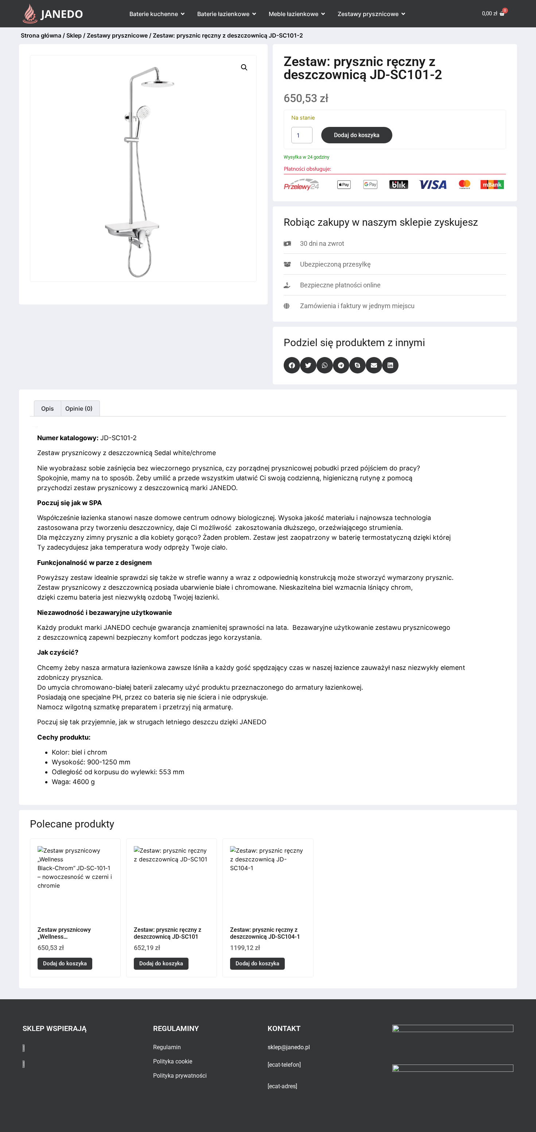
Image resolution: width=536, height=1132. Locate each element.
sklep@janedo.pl (289, 1047)
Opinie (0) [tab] (79, 408)
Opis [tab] (47, 408)
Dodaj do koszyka (357, 135)
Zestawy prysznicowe (117, 35)
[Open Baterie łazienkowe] (254, 13)
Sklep (74, 35)
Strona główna (41, 35)
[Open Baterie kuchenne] (183, 13)
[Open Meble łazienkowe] (323, 13)
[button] (244, 67)
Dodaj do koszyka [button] (65, 963)
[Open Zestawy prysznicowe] (403, 13)
